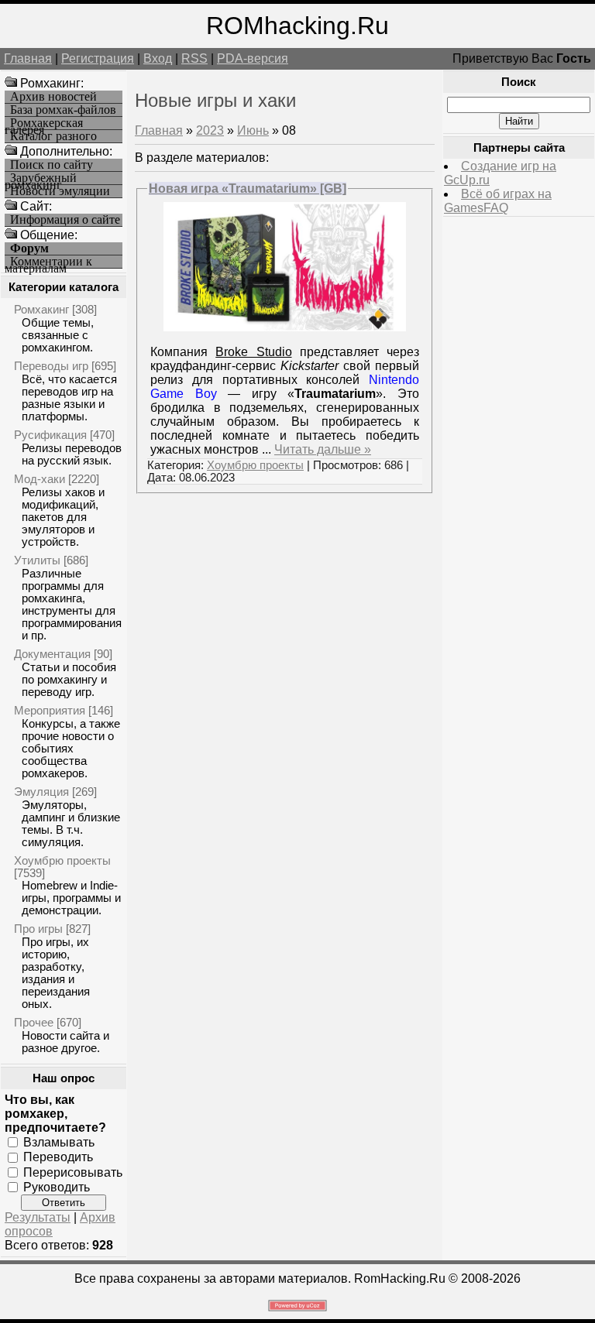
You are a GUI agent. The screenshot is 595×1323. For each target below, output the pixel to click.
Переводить (58, 1157)
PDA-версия (252, 58)
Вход (157, 58)
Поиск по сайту (51, 165)
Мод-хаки (39, 478)
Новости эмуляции (60, 191)
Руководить (56, 1187)
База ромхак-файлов (63, 110)
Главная (28, 58)
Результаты (38, 1217)
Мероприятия (49, 710)
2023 (210, 130)
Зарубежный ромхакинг (41, 178)
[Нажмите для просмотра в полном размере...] (284, 327)
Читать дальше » (322, 449)
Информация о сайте (65, 220)
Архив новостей (53, 97)
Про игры (38, 928)
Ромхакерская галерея (44, 123)
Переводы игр (51, 365)
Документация (52, 653)
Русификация (50, 434)
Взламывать (59, 1142)
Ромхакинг (41, 309)
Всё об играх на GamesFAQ (498, 200)
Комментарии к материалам (48, 262)
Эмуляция (41, 791)
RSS (194, 58)
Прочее (33, 1022)
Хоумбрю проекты (62, 860)
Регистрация (97, 58)
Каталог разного (53, 136)
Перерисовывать (72, 1171)
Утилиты (37, 560)
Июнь (253, 130)
